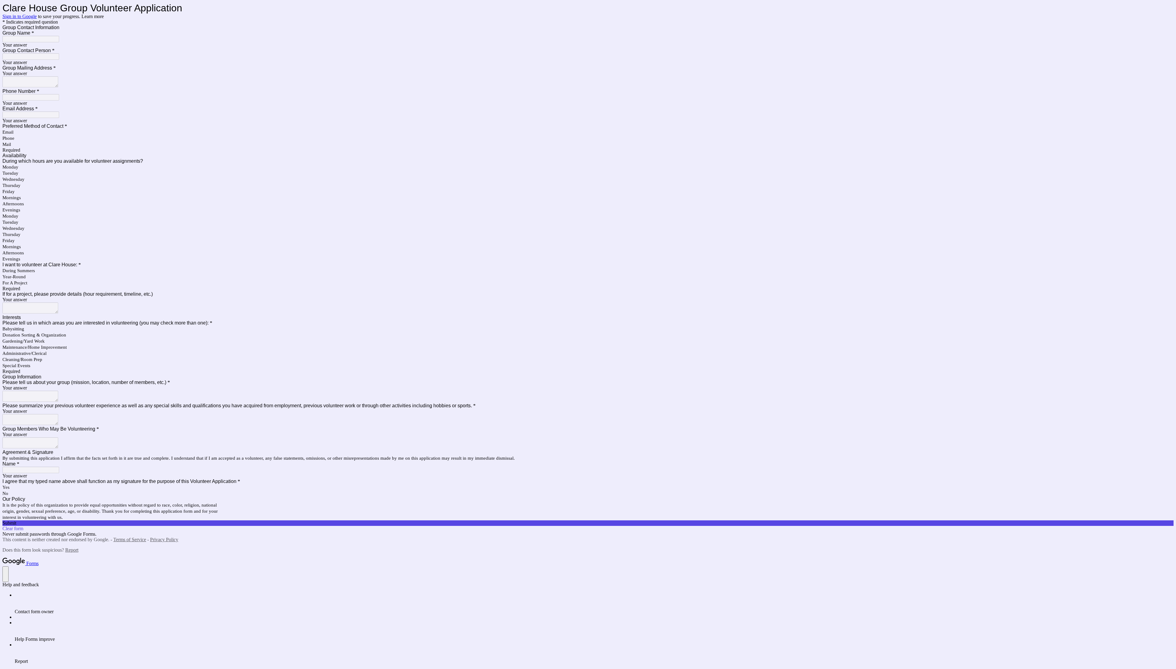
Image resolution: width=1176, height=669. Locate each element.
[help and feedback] (5, 574)
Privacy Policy (164, 539)
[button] (588, 523)
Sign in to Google (19, 16)
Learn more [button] (92, 16)
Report (71, 550)
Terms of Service (129, 539)
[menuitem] (594, 603)
